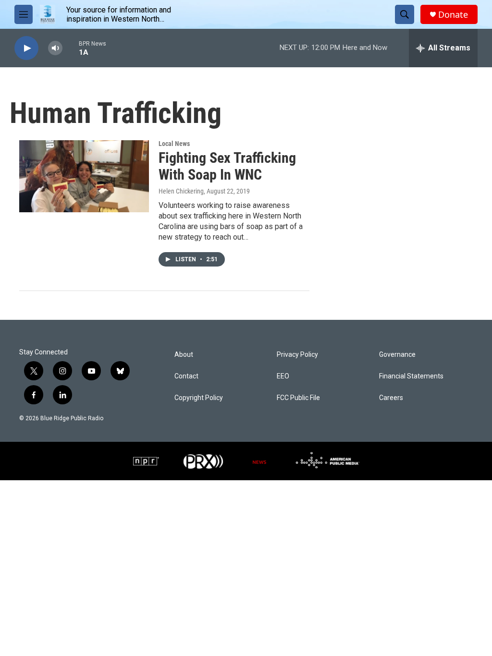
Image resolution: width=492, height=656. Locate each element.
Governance (397, 354)
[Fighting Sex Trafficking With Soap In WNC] (84, 176)
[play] (26, 48)
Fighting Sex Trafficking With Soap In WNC (227, 166)
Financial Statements (411, 376)
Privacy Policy (297, 354)
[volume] (55, 48)
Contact (186, 376)
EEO (283, 376)
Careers (391, 397)
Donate (453, 15)
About (183, 354)
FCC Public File (298, 397)
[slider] (70, 48)
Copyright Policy (198, 397)
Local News (174, 143)
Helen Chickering (181, 191)
